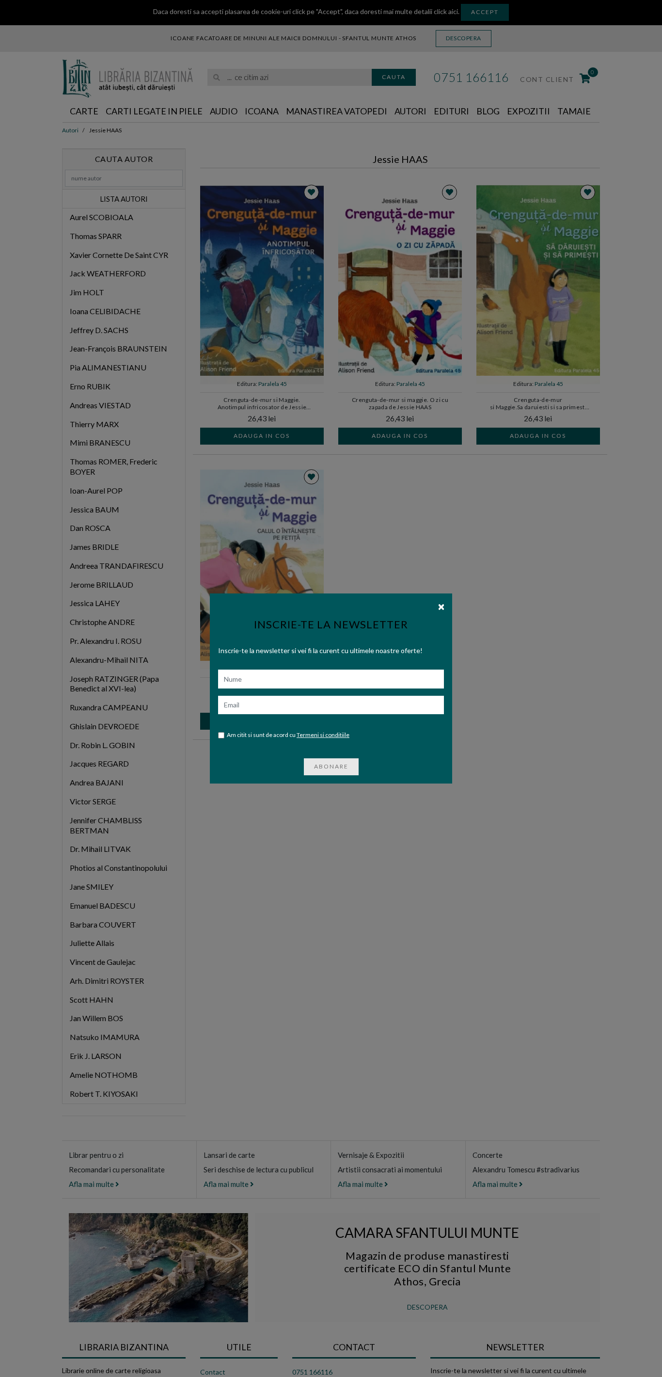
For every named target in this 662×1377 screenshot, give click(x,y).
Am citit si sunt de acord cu (288, 734)
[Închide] (441, 606)
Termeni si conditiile (323, 734)
